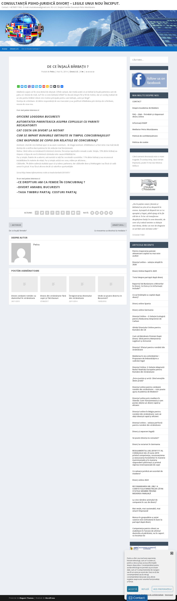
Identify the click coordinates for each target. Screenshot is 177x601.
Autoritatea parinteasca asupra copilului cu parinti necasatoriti (58, 123)
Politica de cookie (140, 142)
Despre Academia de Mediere (145, 108)
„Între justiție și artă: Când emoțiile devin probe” (148, 379)
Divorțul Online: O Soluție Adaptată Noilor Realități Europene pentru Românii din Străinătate (148, 369)
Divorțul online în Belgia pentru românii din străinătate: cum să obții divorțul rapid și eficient (146, 413)
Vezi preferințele (162, 589)
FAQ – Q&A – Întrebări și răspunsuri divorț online (148, 115)
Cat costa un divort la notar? (40, 130)
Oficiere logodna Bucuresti (38, 116)
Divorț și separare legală (143, 431)
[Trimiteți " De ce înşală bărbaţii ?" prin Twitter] (42, 212)
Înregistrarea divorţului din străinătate (80, 297)
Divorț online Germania (142, 310)
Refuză (145, 589)
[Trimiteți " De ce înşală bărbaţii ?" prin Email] (73, 212)
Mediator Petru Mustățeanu (145, 129)
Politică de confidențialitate (145, 136)
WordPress (50, 598)
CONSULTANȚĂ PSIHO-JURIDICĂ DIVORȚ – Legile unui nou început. (60, 3)
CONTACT (136, 101)
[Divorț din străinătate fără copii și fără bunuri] (53, 284)
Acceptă (132, 589)
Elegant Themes (27, 598)
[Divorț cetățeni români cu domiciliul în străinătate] (24, 284)
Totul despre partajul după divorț (147, 277)
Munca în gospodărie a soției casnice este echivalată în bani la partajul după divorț (147, 519)
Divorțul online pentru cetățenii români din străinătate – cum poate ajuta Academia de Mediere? (148, 389)
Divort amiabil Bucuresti (39, 187)
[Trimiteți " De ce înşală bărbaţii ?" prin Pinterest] (52, 212)
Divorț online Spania (141, 303)
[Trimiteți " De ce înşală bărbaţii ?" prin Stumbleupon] (67, 212)
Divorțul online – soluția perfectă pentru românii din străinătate (147, 423)
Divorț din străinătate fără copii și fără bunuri (53, 297)
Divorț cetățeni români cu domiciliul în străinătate (23, 297)
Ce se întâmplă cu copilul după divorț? (146, 296)
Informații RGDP (139, 123)
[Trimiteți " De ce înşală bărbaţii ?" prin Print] (78, 212)
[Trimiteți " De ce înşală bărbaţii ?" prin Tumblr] (47, 212)
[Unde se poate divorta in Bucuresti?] (111, 284)
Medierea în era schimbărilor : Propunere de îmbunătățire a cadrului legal (145, 358)
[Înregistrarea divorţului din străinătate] (82, 284)
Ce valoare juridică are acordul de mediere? (147, 472)
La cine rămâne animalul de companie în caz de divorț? (144, 501)
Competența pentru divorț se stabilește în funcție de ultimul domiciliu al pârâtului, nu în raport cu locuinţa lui (148, 532)
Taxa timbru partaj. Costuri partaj (47, 192)
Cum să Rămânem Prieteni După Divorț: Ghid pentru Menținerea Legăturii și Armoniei (146, 338)
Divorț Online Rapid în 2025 (144, 271)
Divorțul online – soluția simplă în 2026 (147, 263)
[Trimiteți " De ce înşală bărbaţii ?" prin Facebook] (36, 212)
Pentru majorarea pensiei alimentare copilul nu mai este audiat (146, 253)
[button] (172, 553)
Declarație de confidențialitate (152, 595)
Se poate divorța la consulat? (145, 438)
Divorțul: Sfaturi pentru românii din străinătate (148, 348)
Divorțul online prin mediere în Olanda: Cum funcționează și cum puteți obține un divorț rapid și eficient (147, 402)
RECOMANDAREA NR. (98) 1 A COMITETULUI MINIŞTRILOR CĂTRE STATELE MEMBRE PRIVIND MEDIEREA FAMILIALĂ (147, 490)
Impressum (169, 595)
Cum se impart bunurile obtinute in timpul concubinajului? (63, 135)
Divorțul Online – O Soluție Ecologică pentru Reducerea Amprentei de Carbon (148, 318)
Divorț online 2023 (140, 480)
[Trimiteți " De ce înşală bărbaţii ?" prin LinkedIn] (57, 212)
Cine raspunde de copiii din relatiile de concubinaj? (57, 140)
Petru (52, 71)
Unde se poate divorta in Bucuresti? (110, 297)
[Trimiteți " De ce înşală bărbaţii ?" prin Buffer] (62, 212)
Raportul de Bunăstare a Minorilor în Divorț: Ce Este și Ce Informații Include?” (148, 286)
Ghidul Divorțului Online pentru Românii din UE (146, 328)
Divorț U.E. (74, 71)
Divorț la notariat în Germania (146, 444)
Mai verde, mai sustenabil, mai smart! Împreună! (146, 509)
